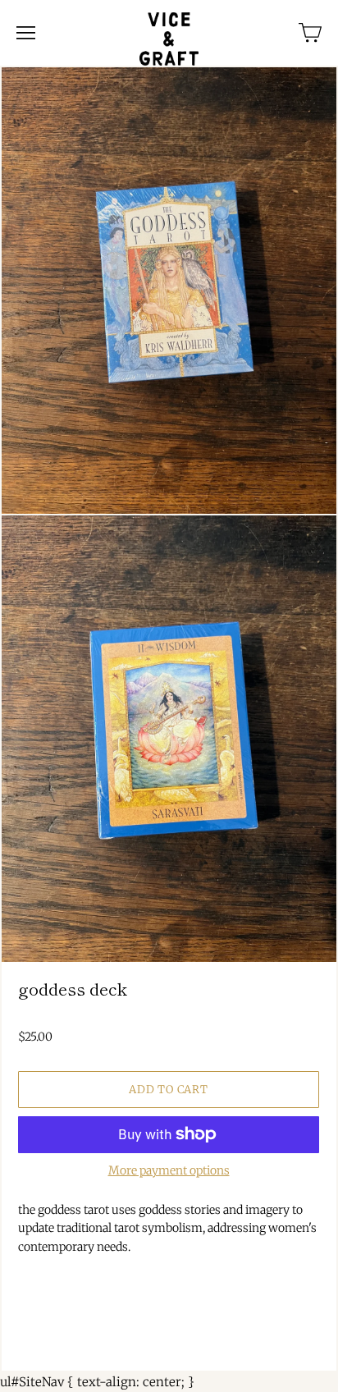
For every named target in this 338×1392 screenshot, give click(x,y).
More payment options (169, 1170)
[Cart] (310, 33)
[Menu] (26, 33)
